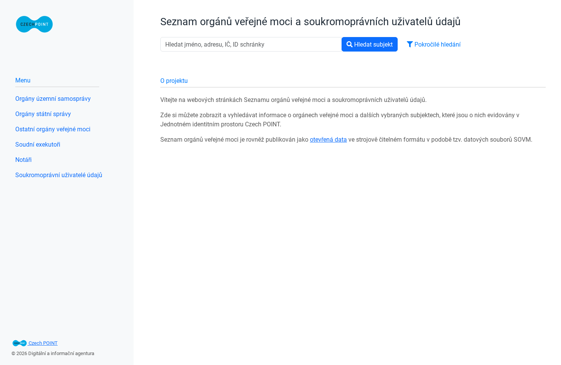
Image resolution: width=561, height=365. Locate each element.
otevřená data (328, 139)
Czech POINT (42, 342)
